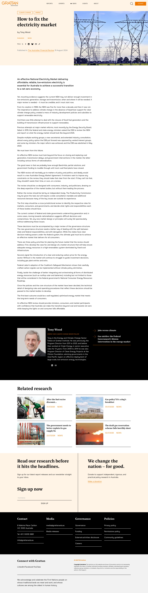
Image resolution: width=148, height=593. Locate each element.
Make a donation (95, 481)
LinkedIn (20, 567)
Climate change (25, 12)
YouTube (37, 567)
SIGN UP (44, 503)
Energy (38, 12)
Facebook (29, 567)
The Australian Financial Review (41, 50)
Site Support (82, 570)
